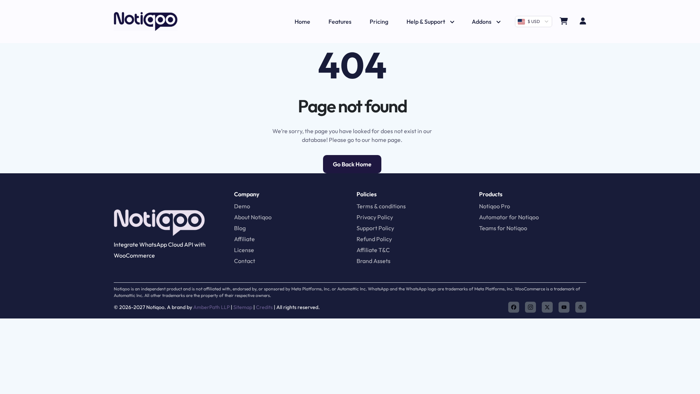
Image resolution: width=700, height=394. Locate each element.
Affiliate (244, 239)
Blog (240, 228)
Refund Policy (374, 239)
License (244, 250)
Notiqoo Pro (494, 206)
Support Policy (375, 228)
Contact (244, 260)
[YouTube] (564, 307)
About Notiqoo (253, 217)
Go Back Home (352, 164)
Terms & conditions (381, 206)
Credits (264, 307)
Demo (242, 206)
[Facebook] (513, 307)
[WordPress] (580, 307)
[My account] (583, 21)
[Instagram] (530, 307)
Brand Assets (373, 260)
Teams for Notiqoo (503, 228)
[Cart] (563, 21)
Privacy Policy (375, 217)
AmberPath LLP (212, 307)
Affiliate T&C (373, 250)
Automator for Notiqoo (509, 217)
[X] (547, 307)
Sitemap (242, 307)
